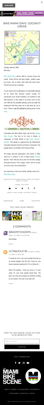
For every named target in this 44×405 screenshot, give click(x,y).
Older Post (36, 201)
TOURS (32, 393)
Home (22, 201)
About (7, 389)
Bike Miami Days (10, 76)
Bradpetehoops (20, 232)
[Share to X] (22, 188)
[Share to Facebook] (28, 188)
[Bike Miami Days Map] (37, 215)
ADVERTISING (23, 389)
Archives (24, 393)
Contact (14, 389)
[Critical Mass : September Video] (27, 215)
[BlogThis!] (16, 188)
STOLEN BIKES (14, 393)
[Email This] (10, 188)
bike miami (18, 192)
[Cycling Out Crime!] (7, 215)
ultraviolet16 (18, 251)
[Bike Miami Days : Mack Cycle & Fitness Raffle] (17, 215)
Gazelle (37, 157)
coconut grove (30, 192)
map (5, 111)
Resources (35, 389)
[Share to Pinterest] (34, 188)
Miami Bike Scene (18, 401)
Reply (11, 244)
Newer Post (8, 201)
